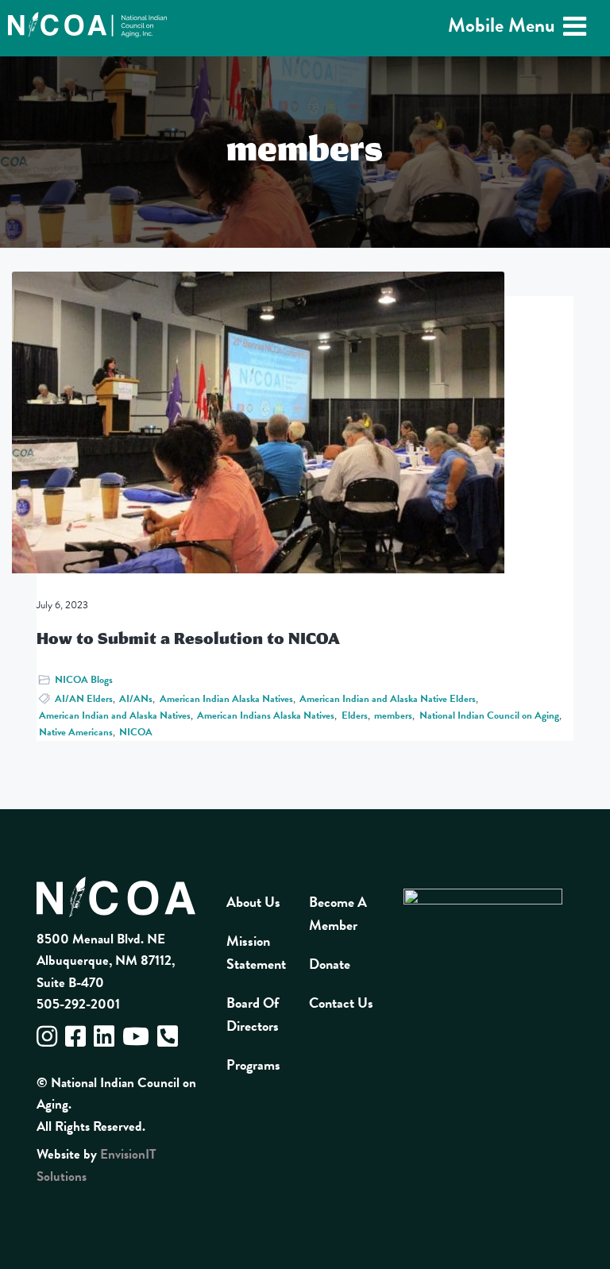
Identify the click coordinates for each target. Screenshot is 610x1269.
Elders (355, 715)
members (393, 715)
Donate (329, 963)
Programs (253, 1064)
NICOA (135, 732)
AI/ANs (135, 699)
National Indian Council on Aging (489, 715)
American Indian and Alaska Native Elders (387, 699)
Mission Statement (256, 952)
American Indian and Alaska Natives (115, 715)
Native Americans (76, 732)
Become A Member (338, 913)
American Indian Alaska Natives (226, 699)
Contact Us (341, 1002)
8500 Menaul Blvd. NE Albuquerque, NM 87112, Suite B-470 (106, 961)
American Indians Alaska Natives (265, 715)
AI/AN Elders (84, 699)
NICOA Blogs (84, 680)
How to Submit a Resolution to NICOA (188, 638)
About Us (253, 901)
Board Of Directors (252, 1014)
